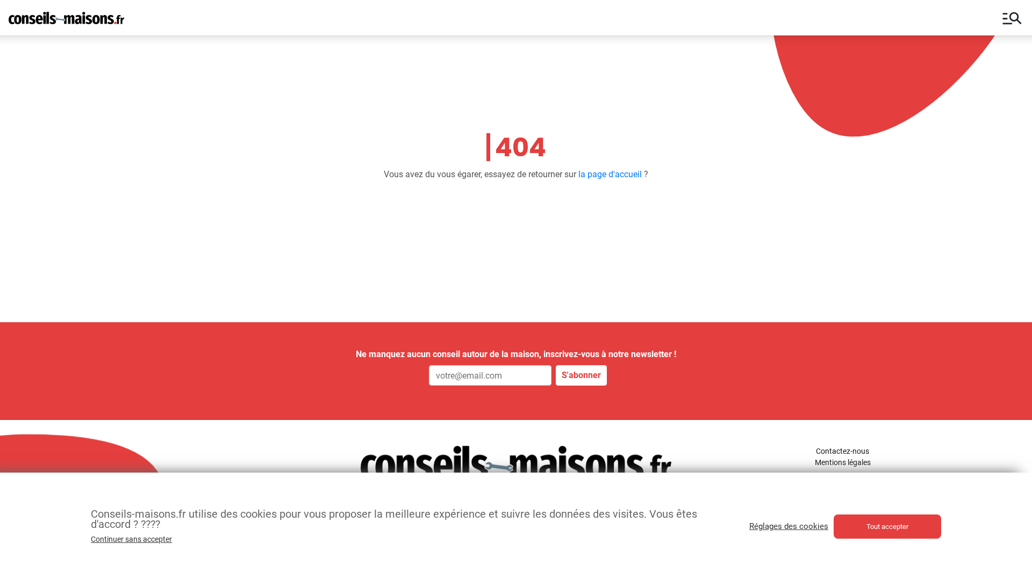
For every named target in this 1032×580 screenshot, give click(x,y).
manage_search (1012, 17)
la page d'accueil (610, 174)
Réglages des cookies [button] (788, 526)
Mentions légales (843, 462)
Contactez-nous (842, 451)
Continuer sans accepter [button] (131, 539)
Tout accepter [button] (887, 527)
